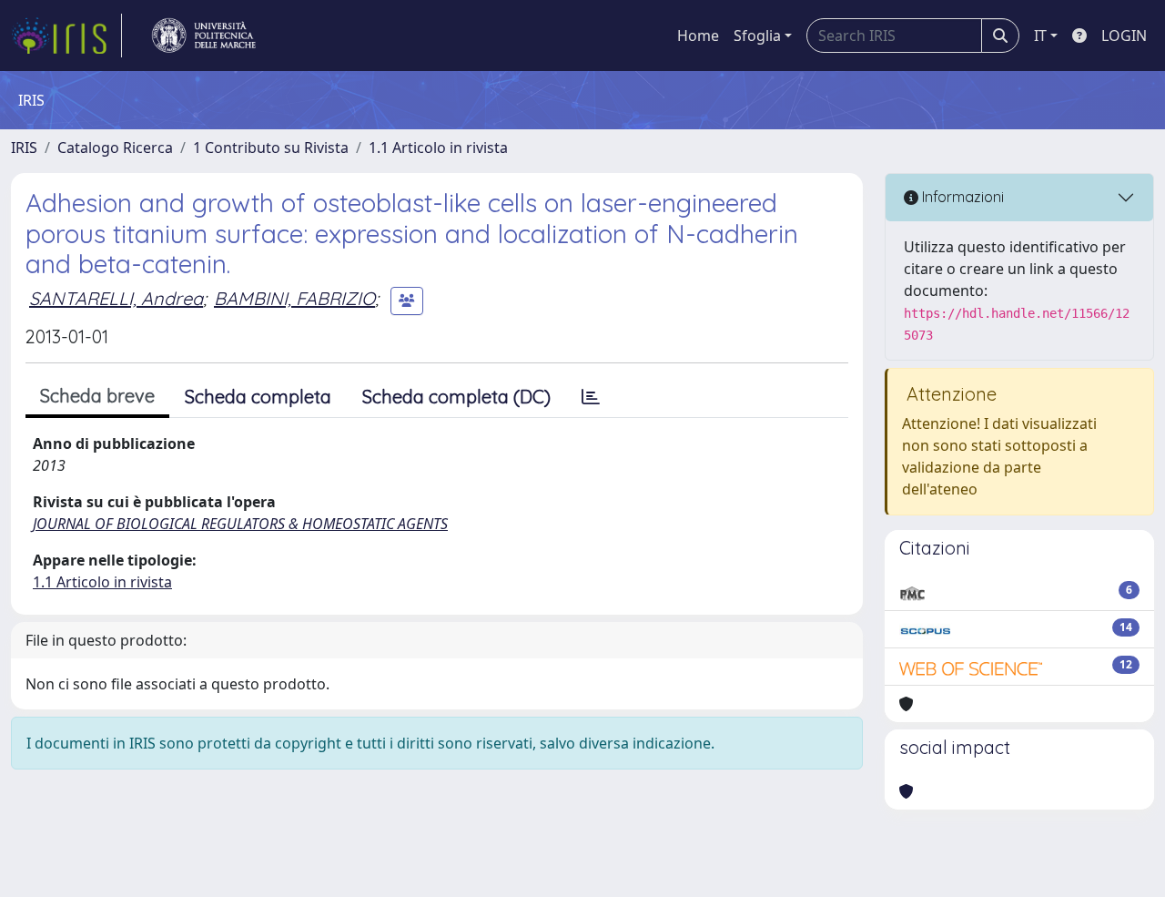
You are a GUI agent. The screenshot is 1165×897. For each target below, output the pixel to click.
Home (698, 35)
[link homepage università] (204, 35)
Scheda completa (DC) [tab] (456, 396)
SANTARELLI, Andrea (116, 298)
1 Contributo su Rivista (271, 148)
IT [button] (1040, 35)
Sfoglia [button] (757, 35)
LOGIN (1124, 35)
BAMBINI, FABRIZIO (294, 298)
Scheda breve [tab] (97, 395)
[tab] (590, 397)
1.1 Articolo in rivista (438, 148)
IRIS (24, 148)
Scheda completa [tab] (258, 396)
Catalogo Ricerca (115, 148)
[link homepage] (66, 35)
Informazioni (961, 197)
